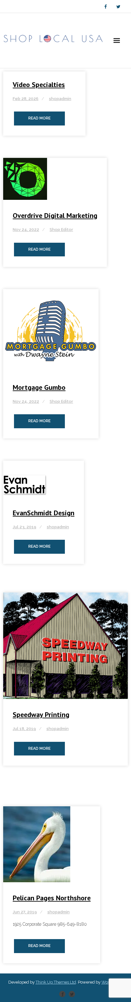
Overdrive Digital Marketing (55, 215)
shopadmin (60, 98)
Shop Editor (61, 229)
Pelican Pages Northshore (52, 897)
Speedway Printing (41, 714)
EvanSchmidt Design (43, 512)
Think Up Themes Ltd (56, 982)
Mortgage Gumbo (39, 387)
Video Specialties (39, 84)
